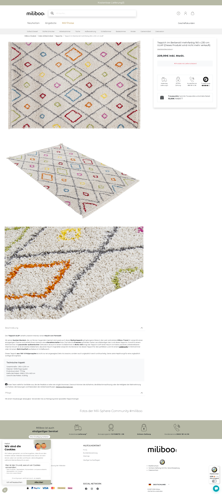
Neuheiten (33, 23)
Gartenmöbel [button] (146, 31)
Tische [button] (77, 31)
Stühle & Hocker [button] (48, 31)
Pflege (8, 393)
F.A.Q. (85, 450)
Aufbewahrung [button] (90, 31)
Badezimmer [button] (121, 31)
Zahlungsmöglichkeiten (33, 453)
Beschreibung (11, 328)
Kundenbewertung (90, 453)
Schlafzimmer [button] (106, 31)
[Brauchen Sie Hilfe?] (216, 488)
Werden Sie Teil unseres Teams (36, 475)
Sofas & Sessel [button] (32, 31)
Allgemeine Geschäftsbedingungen (38, 459)
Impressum (29, 450)
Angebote (50, 23)
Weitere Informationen (64, 387)
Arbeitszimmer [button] (65, 31)
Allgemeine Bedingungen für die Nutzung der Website (45, 465)
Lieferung (28, 456)
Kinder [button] (133, 31)
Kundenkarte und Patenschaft (36, 472)
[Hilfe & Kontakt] (178, 13)
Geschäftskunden (186, 23)
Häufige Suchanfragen (91, 460)
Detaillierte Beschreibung (165, 49)
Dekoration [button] (160, 31)
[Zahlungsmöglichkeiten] (52, 488)
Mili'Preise (68, 23)
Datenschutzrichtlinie (32, 462)
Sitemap (86, 456)
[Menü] (218, 467)
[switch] (214, 481)
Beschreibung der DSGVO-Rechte (37, 469)
